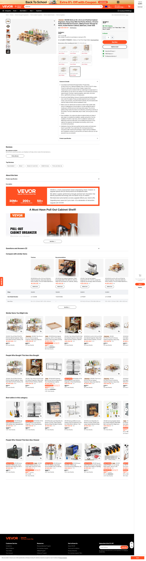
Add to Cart (114, 47)
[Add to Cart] (21, 331)
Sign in (140, 284)
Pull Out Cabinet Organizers (36, 15)
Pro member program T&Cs (75, 553)
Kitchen (11, 15)
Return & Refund (10, 548)
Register (140, 287)
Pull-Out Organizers (60, 15)
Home (7, 15)
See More (66, 307)
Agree (137, 557)
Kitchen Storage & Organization (22, 15)
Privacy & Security (72, 550)
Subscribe (124, 547)
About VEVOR (71, 546)
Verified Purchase (45, 166)
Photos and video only (57, 166)
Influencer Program (42, 553)
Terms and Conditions (73, 548)
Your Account (9, 553)
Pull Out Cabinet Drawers (49, 15)
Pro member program (42, 548)
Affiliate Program (41, 550)
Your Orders (9, 550)
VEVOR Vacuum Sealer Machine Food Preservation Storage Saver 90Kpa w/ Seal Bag (92, 464)
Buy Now (114, 42)
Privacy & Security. (63, 557)
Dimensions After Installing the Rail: (67, 43)
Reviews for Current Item (32, 166)
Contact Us (9, 546)
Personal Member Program (44, 546)
